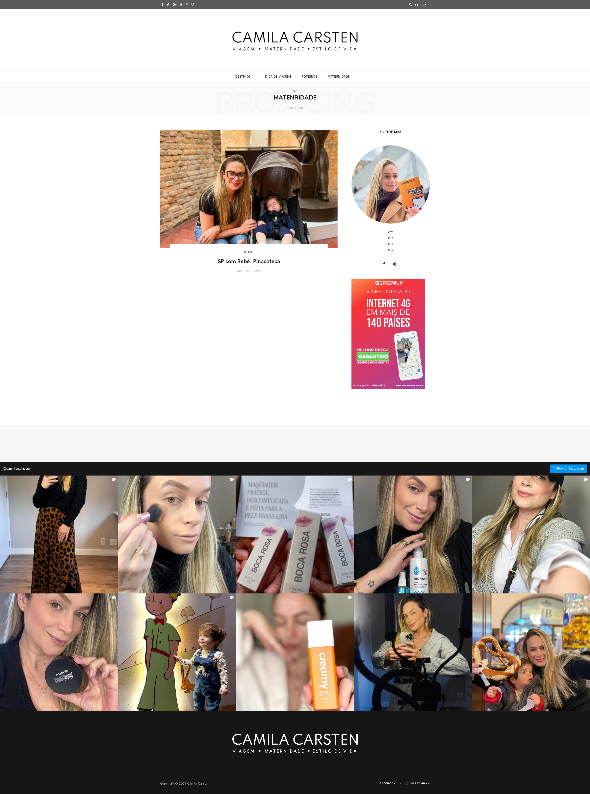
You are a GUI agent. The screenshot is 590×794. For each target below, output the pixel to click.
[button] (59, 534)
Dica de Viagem (278, 76)
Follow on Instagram (569, 468)
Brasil (249, 252)
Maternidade (339, 76)
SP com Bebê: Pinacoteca (249, 261)
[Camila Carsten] (295, 40)
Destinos (243, 76)
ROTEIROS (309, 76)
